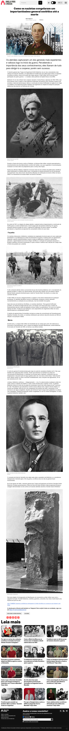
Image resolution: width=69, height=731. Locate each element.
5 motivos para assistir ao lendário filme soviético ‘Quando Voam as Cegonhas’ (11, 703)
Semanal (26, 717)
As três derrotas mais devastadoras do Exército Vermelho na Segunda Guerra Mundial (33, 682)
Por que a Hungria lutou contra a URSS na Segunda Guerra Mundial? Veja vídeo (34, 703)
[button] (37, 2)
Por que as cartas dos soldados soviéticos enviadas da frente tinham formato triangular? (11, 640)
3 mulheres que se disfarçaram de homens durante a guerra (57, 640)
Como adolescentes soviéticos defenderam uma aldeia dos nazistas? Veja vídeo (57, 703)
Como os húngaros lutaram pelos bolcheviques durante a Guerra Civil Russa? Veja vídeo (57, 661)
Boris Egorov (29, 18)
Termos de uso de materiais (7, 718)
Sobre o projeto (4, 714)
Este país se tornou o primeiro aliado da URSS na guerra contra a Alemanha (11, 661)
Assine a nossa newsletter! (35, 711)
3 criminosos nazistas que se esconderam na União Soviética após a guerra (34, 661)
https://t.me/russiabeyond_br (17, 610)
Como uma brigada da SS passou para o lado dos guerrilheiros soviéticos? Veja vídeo (57, 681)
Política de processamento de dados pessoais (8, 716)
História (41, 19)
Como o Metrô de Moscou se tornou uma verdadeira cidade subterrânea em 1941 (33, 640)
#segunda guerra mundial (14, 613)
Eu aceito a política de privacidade (31, 721)
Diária (33, 717)
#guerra (27, 613)
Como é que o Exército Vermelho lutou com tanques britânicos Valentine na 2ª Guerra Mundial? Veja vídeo (11, 682)
